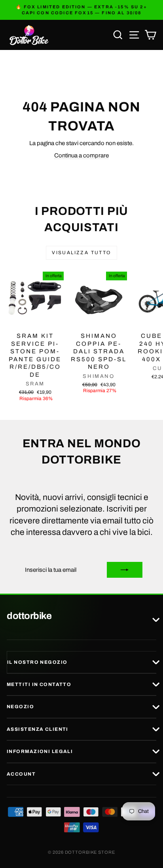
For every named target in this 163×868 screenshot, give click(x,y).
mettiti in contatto (39, 684)
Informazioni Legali (40, 751)
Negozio (20, 706)
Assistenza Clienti (37, 729)
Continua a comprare (81, 155)
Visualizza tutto (81, 252)
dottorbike (29, 616)
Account (21, 774)
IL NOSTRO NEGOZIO (37, 662)
